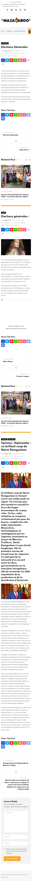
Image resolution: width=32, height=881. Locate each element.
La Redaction (7, 51)
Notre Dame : (8, 361)
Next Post (24, 147)
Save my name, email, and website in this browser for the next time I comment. (16, 851)
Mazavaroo (4, 877)
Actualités (4, 191)
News (10, 191)
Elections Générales (10, 135)
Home (2, 31)
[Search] (30, 20)
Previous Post (9, 132)
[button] (26, 159)
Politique (9, 31)
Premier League (22, 376)
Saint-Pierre (24, 150)
